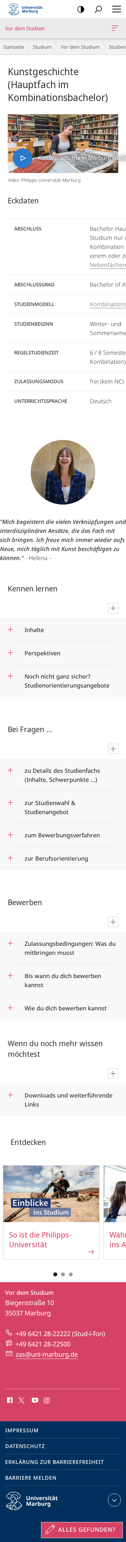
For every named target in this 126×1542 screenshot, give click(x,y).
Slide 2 (63, 1274)
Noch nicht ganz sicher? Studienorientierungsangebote (67, 678)
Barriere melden (31, 1477)
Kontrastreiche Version (80, 9)
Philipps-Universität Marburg (43, 1511)
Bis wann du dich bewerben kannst (63, 978)
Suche (98, 9)
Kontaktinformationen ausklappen (114, 1500)
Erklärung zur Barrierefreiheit (54, 1461)
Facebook (9, 1400)
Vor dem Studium (116, 28)
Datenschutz (25, 1446)
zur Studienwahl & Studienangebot (50, 805)
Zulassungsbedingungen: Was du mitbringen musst (70, 945)
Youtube (34, 1400)
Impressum (22, 1430)
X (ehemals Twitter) (21, 1399)
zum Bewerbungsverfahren (62, 833)
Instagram (47, 1400)
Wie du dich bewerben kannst (66, 1006)
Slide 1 (55, 1274)
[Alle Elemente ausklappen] (113, 608)
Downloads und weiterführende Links (68, 1097)
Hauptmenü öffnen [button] (116, 9)
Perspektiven (42, 651)
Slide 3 (71, 1274)
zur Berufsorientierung (56, 856)
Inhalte (34, 628)
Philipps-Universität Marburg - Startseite (27, 9)
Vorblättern (117, 1215)
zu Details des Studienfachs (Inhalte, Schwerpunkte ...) (62, 772)
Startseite (13, 47)
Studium (42, 47)
